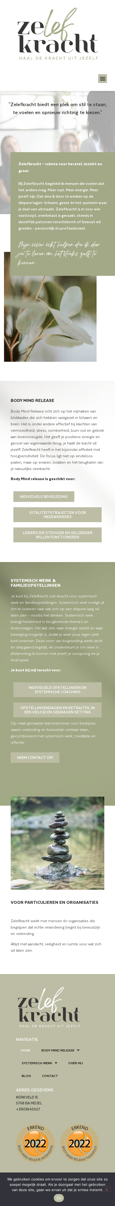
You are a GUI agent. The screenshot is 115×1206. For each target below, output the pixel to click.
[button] (102, 78)
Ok (58, 1198)
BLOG (26, 1075)
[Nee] (106, 1189)
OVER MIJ (75, 1063)
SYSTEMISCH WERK (37, 1063)
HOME (25, 1050)
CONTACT (50, 1075)
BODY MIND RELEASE (57, 1050)
